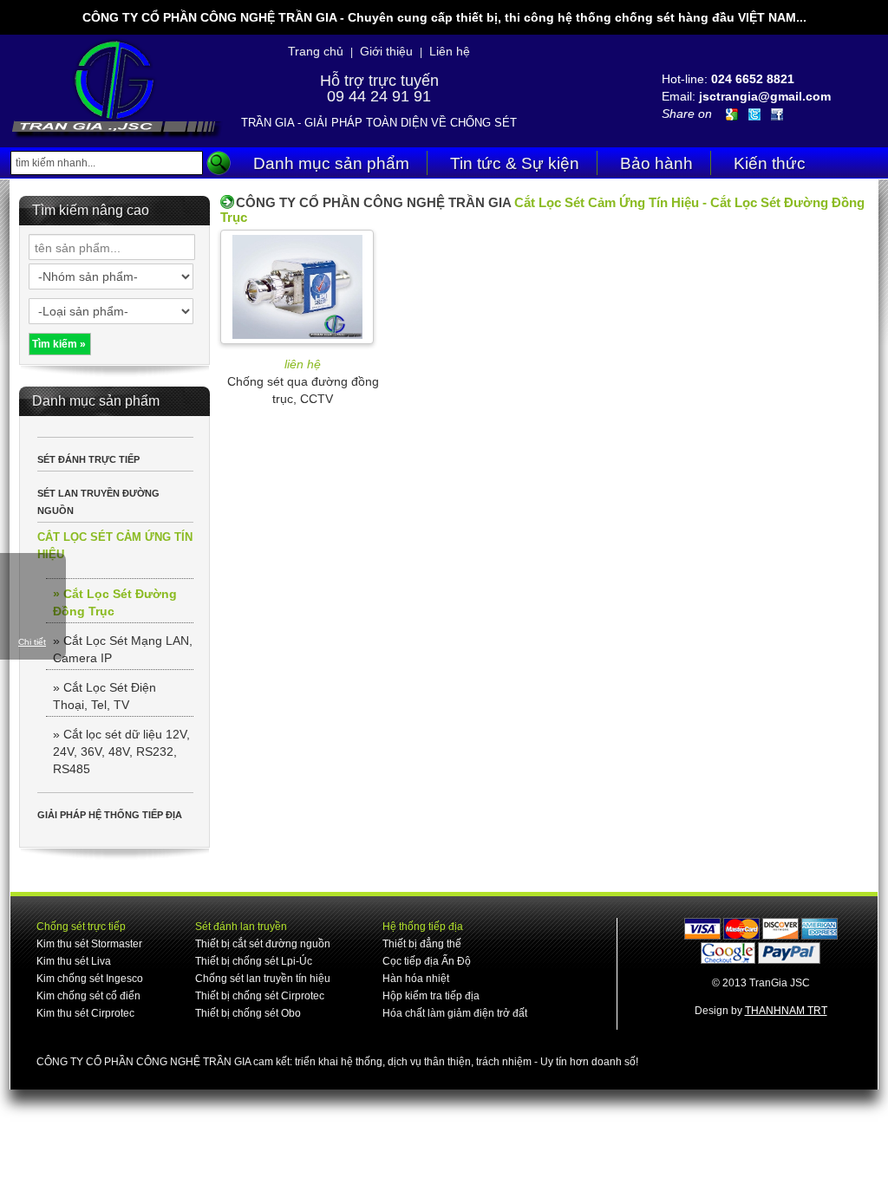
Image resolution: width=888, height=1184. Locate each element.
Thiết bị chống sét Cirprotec (259, 996)
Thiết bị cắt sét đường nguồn (262, 944)
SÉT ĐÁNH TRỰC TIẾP (88, 459)
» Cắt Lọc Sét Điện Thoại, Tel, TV (104, 696)
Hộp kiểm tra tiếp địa (431, 996)
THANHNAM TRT (786, 1011)
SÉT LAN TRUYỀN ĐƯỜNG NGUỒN (98, 502)
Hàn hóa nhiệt (415, 979)
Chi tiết (32, 642)
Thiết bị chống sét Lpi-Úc (253, 961)
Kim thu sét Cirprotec (85, 1013)
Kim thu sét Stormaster (89, 944)
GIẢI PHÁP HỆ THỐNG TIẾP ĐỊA (109, 815)
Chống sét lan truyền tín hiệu (262, 979)
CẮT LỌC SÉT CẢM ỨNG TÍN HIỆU (115, 545)
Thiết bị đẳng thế (421, 944)
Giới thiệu (386, 51)
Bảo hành (656, 163)
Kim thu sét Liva (73, 961)
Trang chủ (315, 51)
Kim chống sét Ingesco (89, 979)
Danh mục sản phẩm (331, 163)
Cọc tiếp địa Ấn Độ (426, 961)
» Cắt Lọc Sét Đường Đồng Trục (115, 602)
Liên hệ (449, 51)
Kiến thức (770, 163)
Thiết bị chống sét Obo (248, 1013)
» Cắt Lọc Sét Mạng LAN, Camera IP (123, 649)
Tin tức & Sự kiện (514, 163)
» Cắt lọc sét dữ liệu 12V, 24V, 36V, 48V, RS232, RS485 (121, 751)
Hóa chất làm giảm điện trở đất (454, 1013)
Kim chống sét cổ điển (88, 996)
